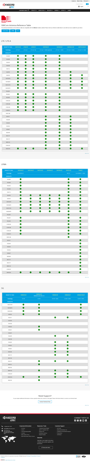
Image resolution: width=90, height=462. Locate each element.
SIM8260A (67, 295)
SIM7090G (59, 170)
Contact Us (74, 1)
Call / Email (59, 428)
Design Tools (41, 431)
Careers (22, 429)
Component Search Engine (44, 428)
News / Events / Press (25, 434)
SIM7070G (30, 170)
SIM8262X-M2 (80, 295)
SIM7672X (17, 47)
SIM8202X (38, 294)
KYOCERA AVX (8, 6)
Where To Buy (79, 1)
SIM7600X (59, 47)
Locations (23, 433)
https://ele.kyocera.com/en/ (10, 460)
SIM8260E (54, 295)
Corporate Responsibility (26, 431)
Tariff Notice (59, 434)
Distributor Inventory (43, 433)
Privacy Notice (59, 433)
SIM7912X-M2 (81, 47)
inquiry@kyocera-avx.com (9, 428)
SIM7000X (20, 170)
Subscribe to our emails (42, 440)
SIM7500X (45, 47)
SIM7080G (49, 170)
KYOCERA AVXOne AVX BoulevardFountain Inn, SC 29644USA (9, 432)
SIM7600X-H (70, 47)
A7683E (33, 47)
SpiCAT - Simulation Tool (43, 429)
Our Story (23, 428)
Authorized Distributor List (62, 429)
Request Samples (42, 434)
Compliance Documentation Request (64, 431)
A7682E (25, 47)
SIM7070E (39, 170)
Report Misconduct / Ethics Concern (28, 436)
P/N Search (86, 1)
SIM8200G (23, 295)
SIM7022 (68, 170)
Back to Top (87, 153)
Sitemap (28, 456)
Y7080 (79, 170)
